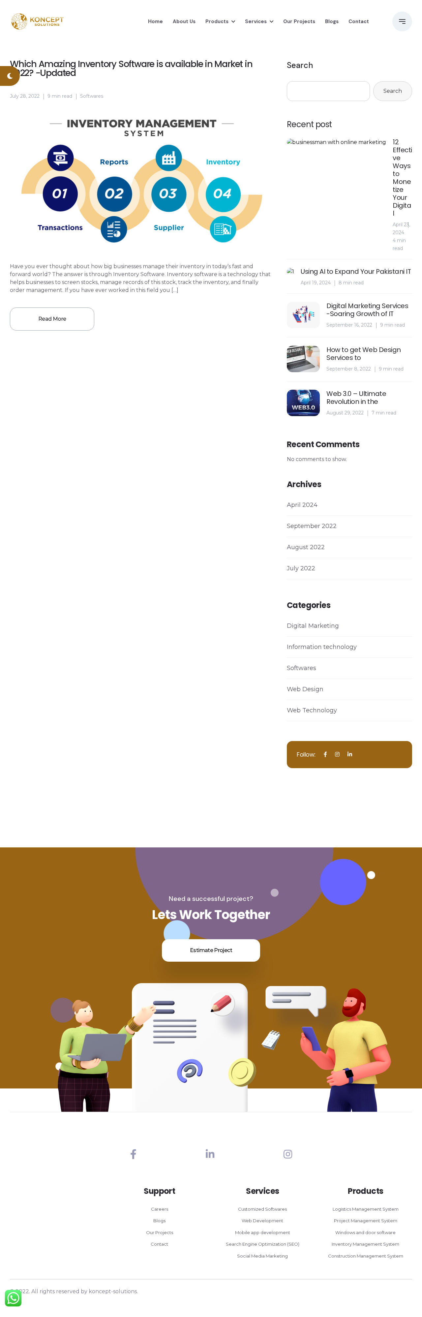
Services (256, 21)
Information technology (322, 647)
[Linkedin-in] (210, 1154)
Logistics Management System (366, 1209)
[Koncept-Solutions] (37, 21)
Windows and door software (365, 1232)
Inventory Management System (365, 1244)
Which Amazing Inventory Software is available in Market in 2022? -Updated (131, 68)
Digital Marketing (313, 625)
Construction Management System (365, 1256)
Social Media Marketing (262, 1256)
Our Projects (299, 21)
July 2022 (301, 568)
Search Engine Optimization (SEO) (262, 1244)
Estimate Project (211, 950)
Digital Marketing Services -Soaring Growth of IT (367, 310)
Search (300, 65)
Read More (52, 319)
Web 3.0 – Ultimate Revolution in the (356, 398)
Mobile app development (262, 1232)
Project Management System (365, 1220)
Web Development (262, 1220)
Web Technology (312, 710)
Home (155, 21)
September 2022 (312, 526)
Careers (159, 1209)
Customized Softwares (262, 1209)
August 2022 (306, 547)
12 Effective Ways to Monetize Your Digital (402, 177)
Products (216, 21)
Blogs (332, 21)
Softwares (91, 96)
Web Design (305, 689)
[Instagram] (288, 1154)
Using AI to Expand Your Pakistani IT (356, 271)
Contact (358, 21)
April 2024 (302, 505)
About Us (184, 21)
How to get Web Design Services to (363, 354)
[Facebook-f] (133, 1154)
